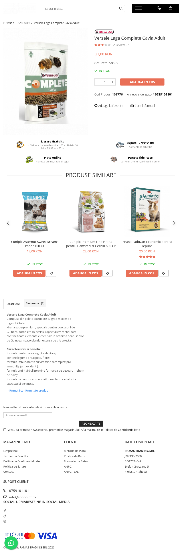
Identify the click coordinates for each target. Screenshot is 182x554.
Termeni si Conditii (15, 456)
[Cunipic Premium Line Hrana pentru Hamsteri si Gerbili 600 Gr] (91, 211)
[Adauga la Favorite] (51, 273)
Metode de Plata (75, 451)
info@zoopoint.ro (22, 497)
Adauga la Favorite (110, 105)
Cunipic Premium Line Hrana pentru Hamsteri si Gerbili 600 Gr (91, 244)
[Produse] (139, 9)
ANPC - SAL (71, 472)
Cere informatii (144, 105)
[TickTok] (4, 516)
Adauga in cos (142, 82)
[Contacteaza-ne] (159, 8)
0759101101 (18, 490)
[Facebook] (4, 511)
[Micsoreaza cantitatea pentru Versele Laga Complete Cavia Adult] (97, 82)
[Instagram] (4, 521)
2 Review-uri (121, 45)
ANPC (67, 466)
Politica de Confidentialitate (122, 430)
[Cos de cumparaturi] (170, 8)
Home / (9, 23)
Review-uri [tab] (35, 303)
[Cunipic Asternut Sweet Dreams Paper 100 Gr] (35, 211)
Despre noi (10, 451)
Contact (8, 472)
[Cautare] (121, 8)
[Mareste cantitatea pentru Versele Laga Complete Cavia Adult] (112, 82)
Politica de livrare (14, 466)
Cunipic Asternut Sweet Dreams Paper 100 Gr (34, 244)
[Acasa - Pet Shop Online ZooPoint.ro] (19, 8)
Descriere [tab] (13, 304)
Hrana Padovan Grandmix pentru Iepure (147, 244)
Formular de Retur (76, 461)
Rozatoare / (24, 23)
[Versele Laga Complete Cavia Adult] (45, 81)
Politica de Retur (74, 456)
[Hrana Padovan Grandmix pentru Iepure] (147, 211)
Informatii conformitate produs (27, 390)
